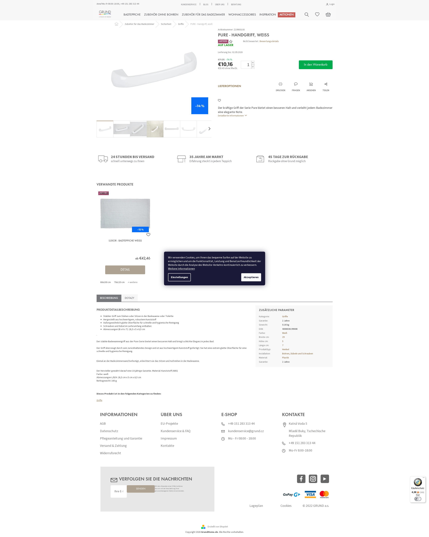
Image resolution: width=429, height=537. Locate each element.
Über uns (219, 4)
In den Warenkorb (315, 64)
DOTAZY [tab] (129, 298)
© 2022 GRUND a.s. (316, 506)
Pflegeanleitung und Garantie (121, 438)
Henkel (285, 349)
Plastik (285, 357)
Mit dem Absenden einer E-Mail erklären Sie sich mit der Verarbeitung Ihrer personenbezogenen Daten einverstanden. (169, 488)
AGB (103, 423)
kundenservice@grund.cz (246, 431)
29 (283, 337)
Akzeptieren (251, 277)
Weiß (284, 333)
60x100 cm (105, 282)
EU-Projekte (169, 423)
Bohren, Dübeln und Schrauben (297, 353)
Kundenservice (189, 4)
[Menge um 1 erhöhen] (253, 63)
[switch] (418, 499)
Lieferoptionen (229, 86)
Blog (205, 4)
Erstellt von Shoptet (218, 527)
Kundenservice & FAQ (175, 431)
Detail (125, 270)
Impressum (169, 438)
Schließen (240, 78)
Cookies (285, 506)
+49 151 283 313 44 (130, 3)
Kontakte (167, 446)
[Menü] (424, 478)
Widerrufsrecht (110, 453)
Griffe (99, 400)
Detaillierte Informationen (231, 115)
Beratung (236, 4)
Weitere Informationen (181, 269)
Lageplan (256, 506)
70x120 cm (119, 282)
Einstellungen (179, 277)
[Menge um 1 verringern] (253, 67)
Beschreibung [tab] (109, 298)
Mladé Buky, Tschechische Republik (307, 433)
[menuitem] (132, 15)
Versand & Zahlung (113, 446)
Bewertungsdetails (269, 41)
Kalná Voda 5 (298, 423)
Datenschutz (109, 431)
